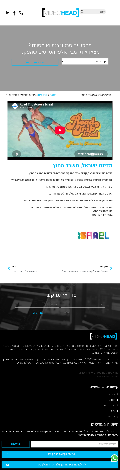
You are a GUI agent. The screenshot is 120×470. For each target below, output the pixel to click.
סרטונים (42, 95)
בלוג (113, 411)
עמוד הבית (110, 394)
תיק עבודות (109, 405)
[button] (116, 5)
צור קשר (111, 416)
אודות (112, 400)
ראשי (53, 95)
